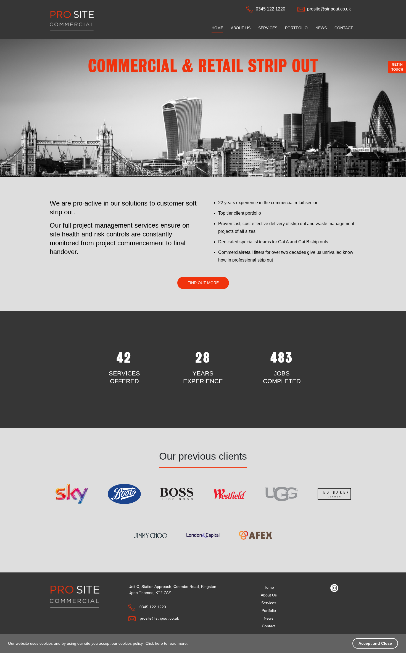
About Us (241, 28)
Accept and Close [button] (375, 643)
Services (267, 28)
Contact (343, 28)
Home (217, 28)
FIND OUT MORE (203, 283)
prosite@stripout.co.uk (329, 9)
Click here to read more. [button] (167, 643)
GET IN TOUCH (397, 67)
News (321, 28)
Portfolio (296, 28)
